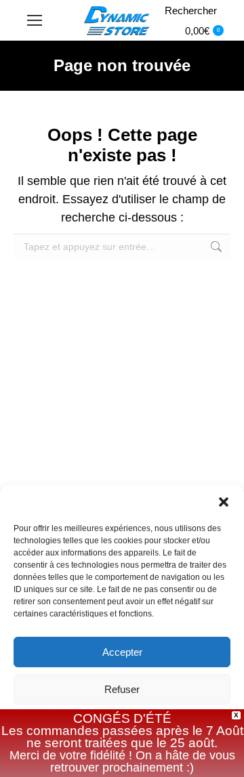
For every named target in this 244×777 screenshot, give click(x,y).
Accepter (122, 652)
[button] (223, 502)
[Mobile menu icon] (34, 20)
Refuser (122, 689)
